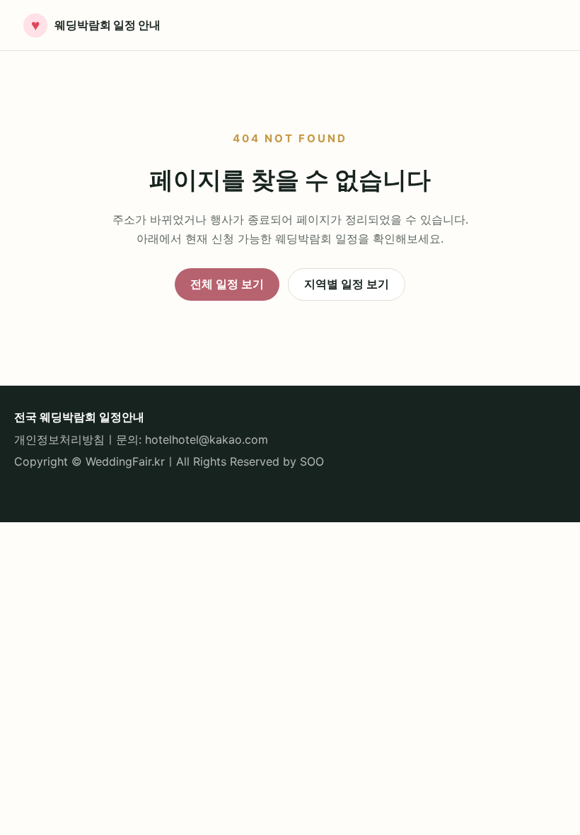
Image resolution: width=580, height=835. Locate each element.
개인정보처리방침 (59, 439)
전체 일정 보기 (227, 284)
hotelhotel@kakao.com (206, 439)
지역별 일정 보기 (346, 284)
